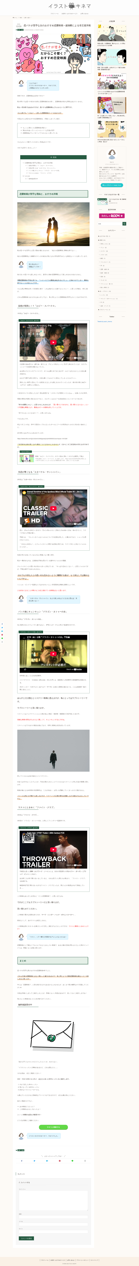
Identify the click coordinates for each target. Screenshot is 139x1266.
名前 (20, 1214)
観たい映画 (105, 287)
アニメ (103, 247)
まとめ (27, 176)
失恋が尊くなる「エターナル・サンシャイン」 (42, 168)
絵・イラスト (105, 291)
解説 (103, 258)
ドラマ (104, 255)
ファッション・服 (107, 284)
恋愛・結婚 (20, 30)
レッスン (104, 295)
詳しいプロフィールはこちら (112, 185)
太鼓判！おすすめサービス (57, 1260)
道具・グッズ (105, 306)
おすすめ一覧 (105, 236)
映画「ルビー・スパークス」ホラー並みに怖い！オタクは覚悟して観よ (59, 456)
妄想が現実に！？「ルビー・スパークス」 (41, 165)
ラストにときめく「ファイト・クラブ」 (40, 173)
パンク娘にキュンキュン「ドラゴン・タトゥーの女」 (44, 170)
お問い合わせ (70, 1260)
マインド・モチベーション (109, 298)
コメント (22, 1189)
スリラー (104, 251)
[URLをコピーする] (85, 1160)
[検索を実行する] (124, 224)
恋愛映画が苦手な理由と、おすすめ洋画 (38, 163)
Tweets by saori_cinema (104, 321)
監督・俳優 (105, 273)
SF (102, 265)
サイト (21, 1229)
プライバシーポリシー (82, 1260)
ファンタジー (105, 262)
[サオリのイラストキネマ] (69, 6)
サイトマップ (94, 1260)
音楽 (103, 276)
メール (21, 1221)
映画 (102, 240)
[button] (22, 1160)
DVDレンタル (105, 244)
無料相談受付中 (33, 179)
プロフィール (105, 310)
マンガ (103, 280)
